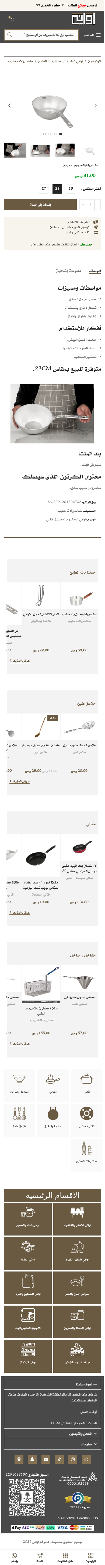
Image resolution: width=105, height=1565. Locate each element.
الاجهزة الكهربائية (28, 1327)
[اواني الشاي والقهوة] (77, 1246)
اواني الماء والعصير (27, 1225)
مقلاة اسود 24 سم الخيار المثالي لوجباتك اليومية (41, 884)
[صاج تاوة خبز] (53, 1113)
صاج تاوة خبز (53, 1126)
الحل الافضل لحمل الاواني (41, 614)
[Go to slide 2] (55, 134)
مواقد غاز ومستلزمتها (77, 1362)
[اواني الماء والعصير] (28, 1212)
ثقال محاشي (86, 1126)
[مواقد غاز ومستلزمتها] (77, 1349)
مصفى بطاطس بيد (41, 1020)
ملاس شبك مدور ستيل (79, 745)
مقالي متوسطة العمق (79, 878)
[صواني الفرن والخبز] (77, 1281)
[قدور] (86, 1078)
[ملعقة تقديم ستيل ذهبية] (41, 726)
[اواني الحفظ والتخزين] (77, 1315)
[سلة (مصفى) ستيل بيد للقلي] (41, 984)
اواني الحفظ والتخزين (77, 1327)
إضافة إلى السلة (40, 204)
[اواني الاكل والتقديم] (77, 1212)
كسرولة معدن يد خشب (79, 614)
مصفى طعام (79, 1003)
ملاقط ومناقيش (41, 621)
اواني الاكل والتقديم (77, 1225)
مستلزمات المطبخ (86, 1161)
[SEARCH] (9, 35)
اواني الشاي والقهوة (77, 1259)
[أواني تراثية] (28, 1349)
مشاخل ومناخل (19, 1091)
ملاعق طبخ (19, 1126)
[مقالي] (53, 1078)
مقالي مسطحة (41, 894)
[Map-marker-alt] (19, 1459)
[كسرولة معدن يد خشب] (80, 595)
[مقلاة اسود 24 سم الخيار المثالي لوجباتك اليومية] (41, 855)
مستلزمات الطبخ (49, 61)
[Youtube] (45, 1459)
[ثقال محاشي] (86, 1113)
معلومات (86, 1444)
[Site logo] (83, 18)
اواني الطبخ (75, 61)
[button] (95, 105)
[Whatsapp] (86, 1459)
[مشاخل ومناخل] (19, 1078)
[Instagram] (72, 1459)
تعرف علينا (84, 1384)
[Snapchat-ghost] (32, 1459)
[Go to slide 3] (49, 134)
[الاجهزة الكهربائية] (28, 1315)
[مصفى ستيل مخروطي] (80, 978)
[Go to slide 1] (60, 134)
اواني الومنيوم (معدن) (70, 519)
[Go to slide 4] (44, 134)
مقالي (53, 1091)
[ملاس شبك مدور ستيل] (80, 726)
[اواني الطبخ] (28, 1246)
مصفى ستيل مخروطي (79, 997)
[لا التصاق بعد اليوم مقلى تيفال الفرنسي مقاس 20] (80, 847)
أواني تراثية (28, 1362)
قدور (87, 1091)
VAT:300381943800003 (78, 1518)
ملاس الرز (41, 752)
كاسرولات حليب (20, 61)
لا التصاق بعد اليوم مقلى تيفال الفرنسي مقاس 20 (79, 868)
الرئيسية (94, 61)
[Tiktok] (59, 1459)
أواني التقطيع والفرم (28, 1293)
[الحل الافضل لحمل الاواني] (41, 595)
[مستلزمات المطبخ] (86, 1148)
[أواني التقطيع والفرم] (28, 1281)
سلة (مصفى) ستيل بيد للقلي (40, 1010)
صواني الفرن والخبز (77, 1293)
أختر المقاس (91, 188)
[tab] (95, 270)
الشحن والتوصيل (80, 1433)
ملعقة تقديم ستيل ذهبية (41, 745)
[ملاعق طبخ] (19, 1113)
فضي (49, 519)
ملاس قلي (79, 752)
